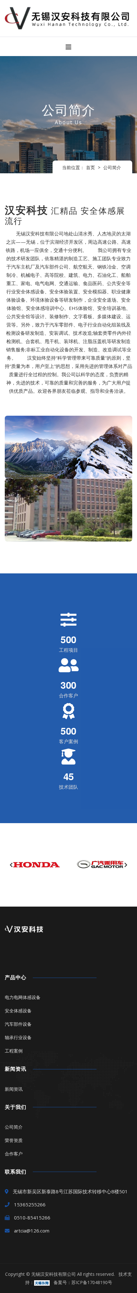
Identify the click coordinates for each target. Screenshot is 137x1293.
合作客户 (14, 1154)
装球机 (71, 341)
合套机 (32, 341)
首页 (90, 167)
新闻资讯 (14, 1089)
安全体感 (25, 291)
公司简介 (112, 167)
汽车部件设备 (18, 1024)
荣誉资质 (14, 1140)
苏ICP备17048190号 (91, 1282)
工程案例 (14, 1051)
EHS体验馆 (80, 308)
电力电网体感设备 (22, 997)
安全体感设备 (18, 1011)
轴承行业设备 (18, 1037)
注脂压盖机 (95, 341)
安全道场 (106, 300)
